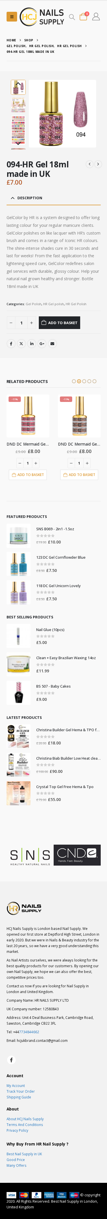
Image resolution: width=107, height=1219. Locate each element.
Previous (18, 84)
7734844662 (29, 1032)
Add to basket (62, 322)
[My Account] (95, 16)
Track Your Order (21, 1091)
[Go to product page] (19, 536)
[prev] (90, 164)
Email (52, 343)
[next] (98, 164)
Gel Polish (33, 304)
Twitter (21, 343)
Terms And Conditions (25, 1124)
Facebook (11, 343)
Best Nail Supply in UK (24, 1154)
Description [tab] (29, 197)
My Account (16, 1085)
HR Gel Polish (76, 304)
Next (18, 144)
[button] (12, 17)
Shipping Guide (19, 1097)
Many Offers (17, 1165)
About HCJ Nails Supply (25, 1119)
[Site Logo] (42, 17)
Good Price (16, 1159)
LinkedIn (31, 343)
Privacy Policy (17, 1130)
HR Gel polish (53, 304)
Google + (42, 343)
